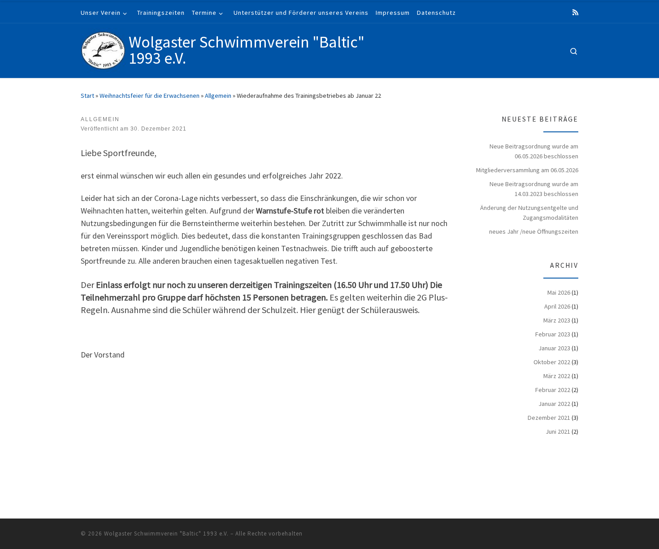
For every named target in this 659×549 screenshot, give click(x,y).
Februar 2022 (552, 390)
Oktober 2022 (551, 362)
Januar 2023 (554, 348)
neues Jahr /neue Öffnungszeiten (533, 231)
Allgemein (218, 96)
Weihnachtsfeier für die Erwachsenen (149, 96)
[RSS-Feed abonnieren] (575, 12)
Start (87, 96)
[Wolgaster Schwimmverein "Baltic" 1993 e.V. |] (103, 49)
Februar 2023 (552, 334)
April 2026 (557, 306)
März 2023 (556, 320)
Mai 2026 (558, 292)
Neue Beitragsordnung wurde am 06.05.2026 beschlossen (534, 151)
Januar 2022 (554, 404)
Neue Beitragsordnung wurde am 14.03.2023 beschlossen (534, 189)
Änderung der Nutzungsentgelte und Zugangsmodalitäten (529, 213)
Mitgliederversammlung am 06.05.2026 (527, 170)
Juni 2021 (558, 431)
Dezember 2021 (549, 418)
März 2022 (556, 376)
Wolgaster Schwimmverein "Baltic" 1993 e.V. (166, 533)
